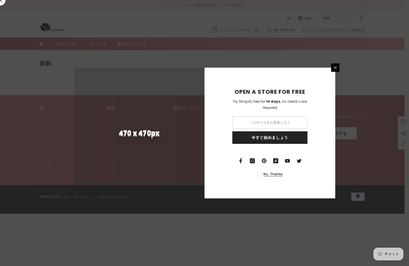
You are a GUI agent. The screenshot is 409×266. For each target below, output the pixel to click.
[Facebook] (241, 161)
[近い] (335, 67)
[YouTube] (287, 161)
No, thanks (273, 174)
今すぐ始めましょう (270, 137)
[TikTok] (276, 161)
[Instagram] (252, 161)
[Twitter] (299, 161)
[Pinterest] (264, 161)
